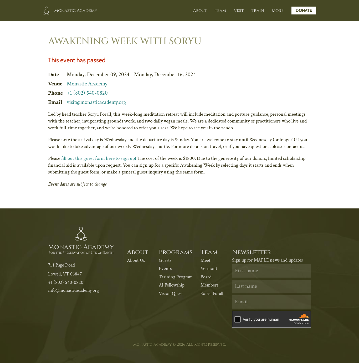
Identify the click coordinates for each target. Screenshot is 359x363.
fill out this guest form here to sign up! (98, 158)
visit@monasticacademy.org (96, 102)
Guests (165, 260)
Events (165, 268)
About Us (136, 260)
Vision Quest (171, 293)
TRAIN (258, 10)
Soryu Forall (212, 293)
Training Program (176, 277)
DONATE (304, 10)
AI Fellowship (171, 285)
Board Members (209, 281)
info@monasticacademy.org (73, 290)
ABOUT (200, 10)
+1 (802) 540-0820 (87, 92)
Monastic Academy (87, 83)
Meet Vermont (209, 264)
